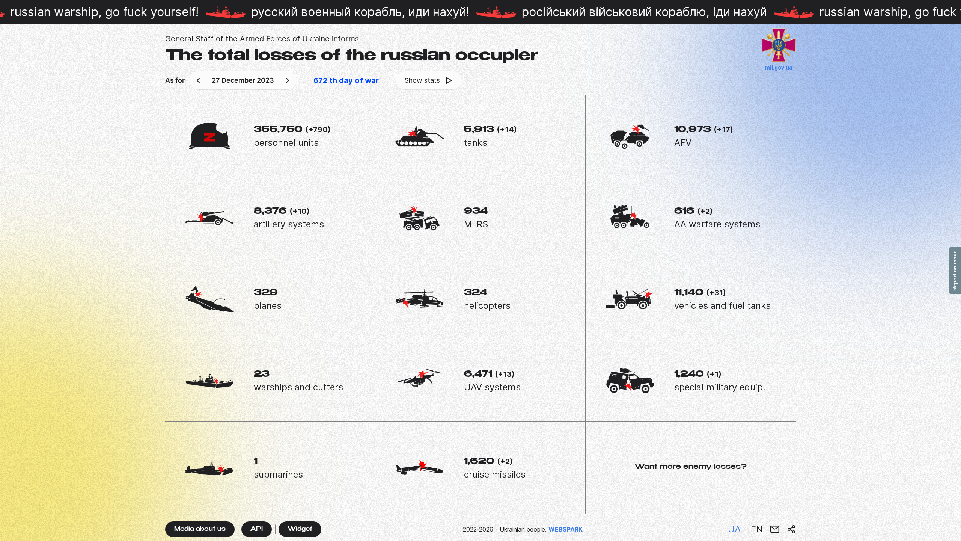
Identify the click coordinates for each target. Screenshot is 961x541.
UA (734, 529)
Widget (300, 529)
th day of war (346, 80)
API (256, 529)
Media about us (200, 529)
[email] (774, 529)
